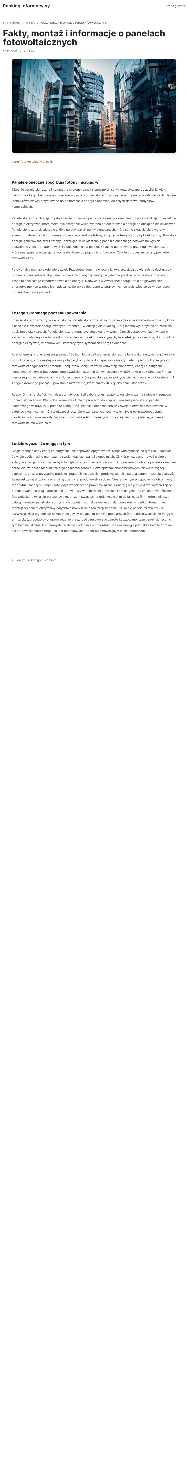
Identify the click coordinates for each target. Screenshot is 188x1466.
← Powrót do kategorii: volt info (34, 560)
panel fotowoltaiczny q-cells (32, 161)
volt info (31, 22)
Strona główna (175, 6)
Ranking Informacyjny (26, 5)
